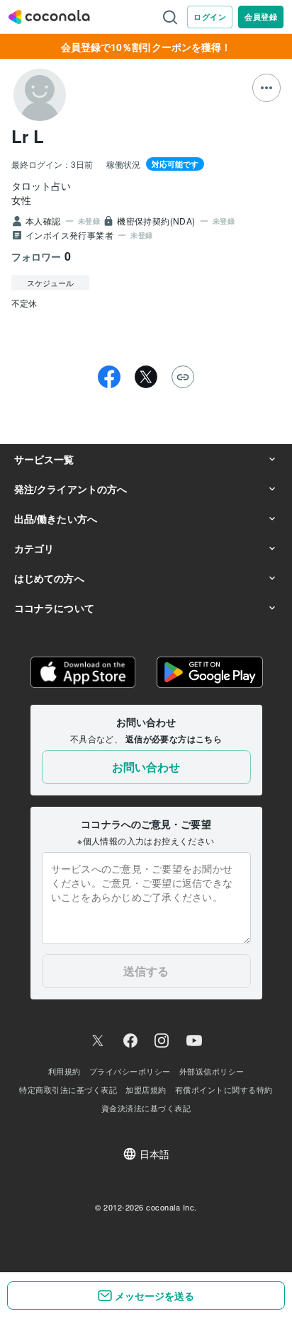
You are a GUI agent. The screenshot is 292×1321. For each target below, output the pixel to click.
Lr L (27, 136)
